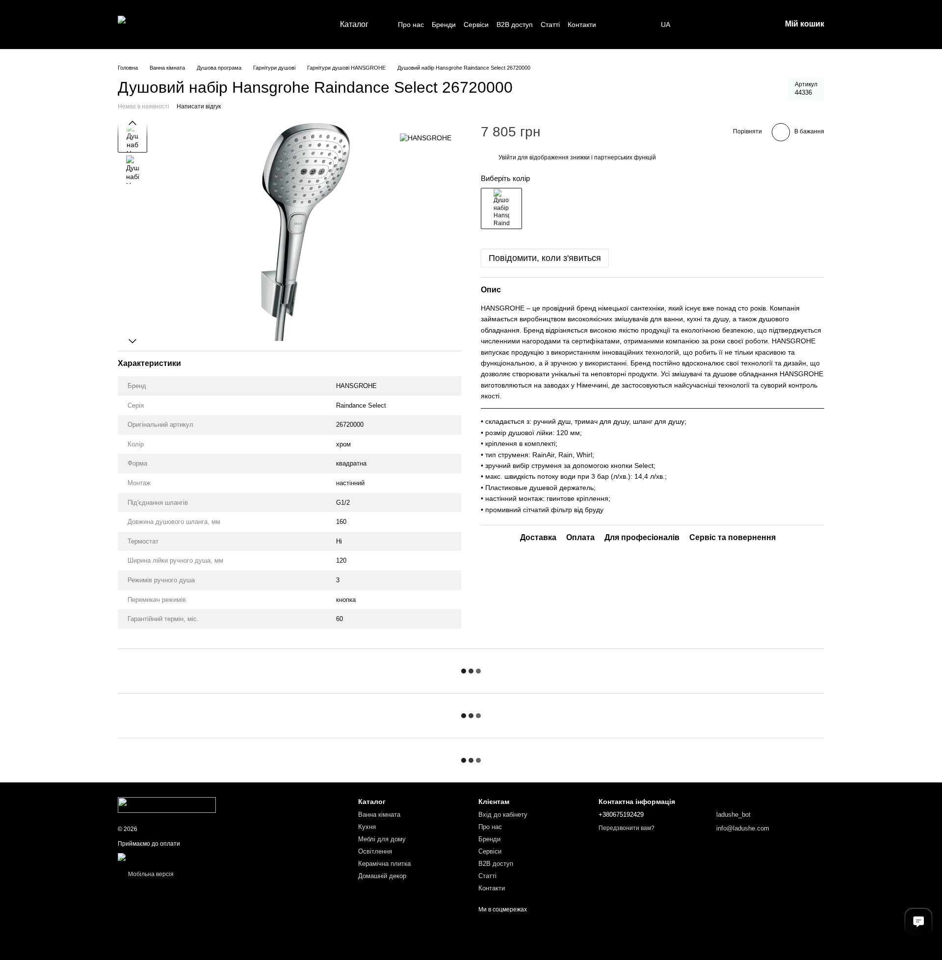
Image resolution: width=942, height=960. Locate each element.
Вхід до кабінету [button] (502, 814)
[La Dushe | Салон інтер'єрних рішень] (167, 804)
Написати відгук (199, 106)
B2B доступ (515, 24)
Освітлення (375, 851)
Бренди (444, 24)
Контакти (582, 24)
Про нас (411, 24)
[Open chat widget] (918, 921)
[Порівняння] (722, 24)
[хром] (501, 208)
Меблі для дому (382, 839)
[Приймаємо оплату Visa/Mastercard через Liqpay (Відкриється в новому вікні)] (189, 856)
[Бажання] (697, 24)
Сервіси (476, 24)
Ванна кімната (379, 814)
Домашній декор (382, 876)
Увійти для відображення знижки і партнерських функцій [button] (577, 157)
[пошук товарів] (614, 24)
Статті (550, 24)
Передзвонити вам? (626, 828)
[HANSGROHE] (425, 137)
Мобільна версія (150, 874)
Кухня (367, 826)
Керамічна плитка (384, 863)
